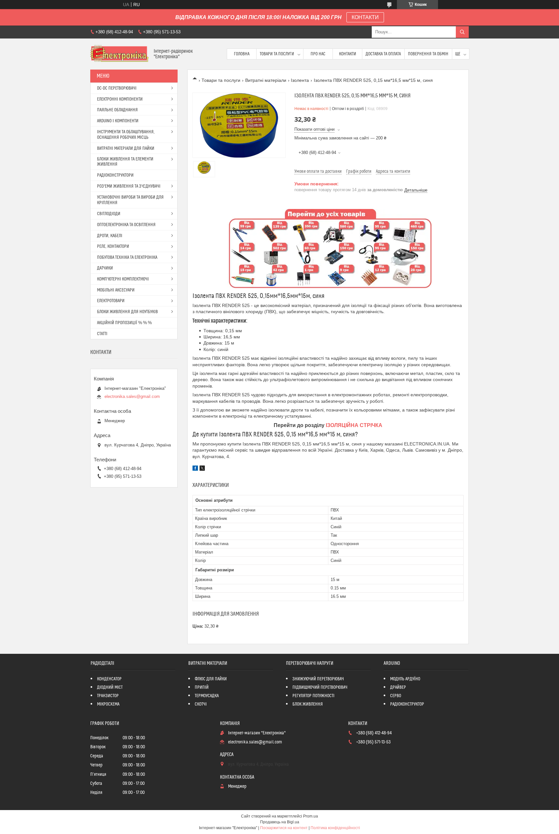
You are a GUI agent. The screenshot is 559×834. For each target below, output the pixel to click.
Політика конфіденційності (335, 828)
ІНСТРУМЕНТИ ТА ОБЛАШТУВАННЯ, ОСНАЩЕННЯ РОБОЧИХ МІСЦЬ (126, 134)
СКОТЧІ (201, 704)
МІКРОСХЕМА (108, 704)
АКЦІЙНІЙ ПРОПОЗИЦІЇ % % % (124, 322)
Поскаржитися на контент (284, 828)
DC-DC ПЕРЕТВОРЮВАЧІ (117, 88)
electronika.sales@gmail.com (132, 396)
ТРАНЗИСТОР (108, 695)
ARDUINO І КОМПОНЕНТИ (117, 121)
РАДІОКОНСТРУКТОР (407, 704)
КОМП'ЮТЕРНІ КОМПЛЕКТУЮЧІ (123, 279)
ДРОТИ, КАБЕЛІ (109, 235)
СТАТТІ (102, 333)
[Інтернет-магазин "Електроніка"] (119, 54)
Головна (241, 54)
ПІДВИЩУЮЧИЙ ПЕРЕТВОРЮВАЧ (319, 687)
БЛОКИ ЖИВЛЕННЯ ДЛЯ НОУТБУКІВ (127, 311)
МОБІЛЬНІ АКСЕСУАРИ (116, 290)
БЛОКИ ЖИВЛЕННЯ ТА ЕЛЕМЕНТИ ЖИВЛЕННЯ (125, 162)
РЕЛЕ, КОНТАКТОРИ (113, 246)
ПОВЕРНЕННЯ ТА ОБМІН (428, 54)
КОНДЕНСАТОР (109, 679)
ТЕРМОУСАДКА (207, 695)
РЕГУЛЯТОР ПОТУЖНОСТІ (313, 695)
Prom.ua (310, 816)
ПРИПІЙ (202, 687)
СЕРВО (395, 695)
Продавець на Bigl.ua (279, 822)
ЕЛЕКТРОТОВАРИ (111, 300)
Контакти (347, 54)
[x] (202, 469)
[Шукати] (462, 32)
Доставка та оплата (383, 54)
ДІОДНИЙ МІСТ (110, 687)
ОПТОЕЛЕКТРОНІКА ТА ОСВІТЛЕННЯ (126, 224)
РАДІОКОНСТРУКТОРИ (115, 175)
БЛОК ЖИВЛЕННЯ (307, 704)
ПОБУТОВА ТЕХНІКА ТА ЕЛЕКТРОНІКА (127, 257)
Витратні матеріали (265, 80)
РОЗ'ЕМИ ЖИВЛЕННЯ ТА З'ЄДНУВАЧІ (128, 186)
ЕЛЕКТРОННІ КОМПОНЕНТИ (120, 99)
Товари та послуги (277, 54)
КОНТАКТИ (365, 17)
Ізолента (300, 80)
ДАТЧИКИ (105, 268)
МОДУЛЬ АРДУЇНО (405, 679)
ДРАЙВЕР (398, 687)
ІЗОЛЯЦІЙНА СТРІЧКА (354, 425)
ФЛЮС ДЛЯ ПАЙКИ (211, 679)
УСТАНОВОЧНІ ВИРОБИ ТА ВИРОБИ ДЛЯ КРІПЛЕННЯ (130, 200)
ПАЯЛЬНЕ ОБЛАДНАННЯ (117, 110)
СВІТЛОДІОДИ (108, 213)
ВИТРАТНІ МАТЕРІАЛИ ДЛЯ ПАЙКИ (125, 148)
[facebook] (195, 469)
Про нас (318, 54)
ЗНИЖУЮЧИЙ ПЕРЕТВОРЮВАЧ (318, 679)
